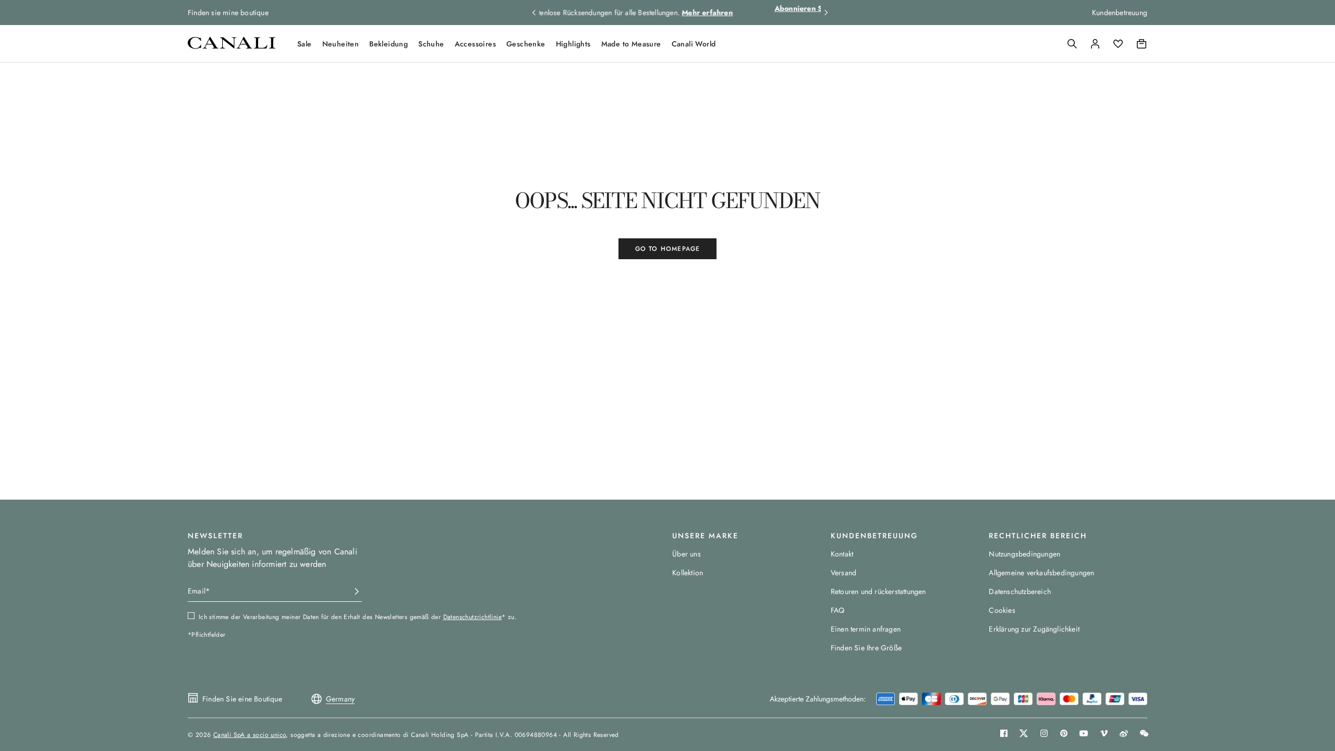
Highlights (573, 44)
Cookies (1002, 610)
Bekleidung (388, 44)
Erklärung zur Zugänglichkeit (1034, 629)
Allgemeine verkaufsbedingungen (1041, 572)
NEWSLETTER (215, 535)
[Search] (1072, 44)
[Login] (1095, 44)
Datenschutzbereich (1020, 591)
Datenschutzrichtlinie (472, 617)
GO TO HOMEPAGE (667, 248)
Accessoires (475, 44)
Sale (304, 44)
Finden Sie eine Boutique (242, 699)
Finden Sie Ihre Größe (866, 648)
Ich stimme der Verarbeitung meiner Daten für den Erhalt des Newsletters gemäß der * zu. (358, 617)
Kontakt (842, 554)
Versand (843, 572)
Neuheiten (340, 44)
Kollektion (687, 572)
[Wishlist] (1118, 44)
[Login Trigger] (1095, 44)
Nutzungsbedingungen (1024, 554)
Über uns (686, 554)
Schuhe (431, 44)
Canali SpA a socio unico (249, 735)
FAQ (838, 610)
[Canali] (231, 46)
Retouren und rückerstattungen (878, 591)
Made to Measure (631, 44)
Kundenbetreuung (1119, 12)
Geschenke (525, 44)
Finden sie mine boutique (228, 12)
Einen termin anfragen (866, 629)
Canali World (694, 44)
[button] (1072, 44)
